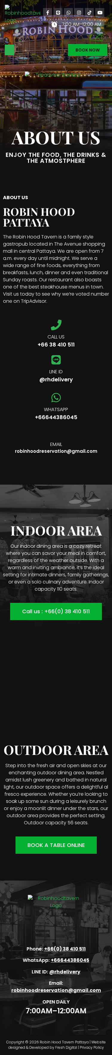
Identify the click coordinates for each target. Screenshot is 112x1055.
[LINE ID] (56, 360)
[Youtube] (99, 12)
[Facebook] (47, 12)
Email (56, 444)
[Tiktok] (89, 12)
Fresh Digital (66, 1047)
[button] (9, 50)
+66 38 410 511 (56, 344)
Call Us (56, 336)
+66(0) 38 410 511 (65, 948)
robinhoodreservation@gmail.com (56, 451)
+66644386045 (56, 417)
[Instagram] (78, 12)
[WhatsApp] (68, 12)
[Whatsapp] (56, 397)
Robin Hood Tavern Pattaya (64, 1042)
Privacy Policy (92, 1047)
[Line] (57, 12)
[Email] (56, 432)
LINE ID (56, 371)
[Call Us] (56, 325)
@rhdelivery (56, 379)
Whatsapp (56, 409)
